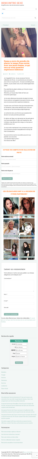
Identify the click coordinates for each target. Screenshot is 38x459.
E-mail (6, 301)
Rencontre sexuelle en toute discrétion (12, 442)
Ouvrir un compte (7, 178)
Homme (3, 383)
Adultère (3, 372)
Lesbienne (12, 74)
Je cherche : (13, 347)
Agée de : (13, 350)
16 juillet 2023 (20, 74)
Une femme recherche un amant (10, 434)
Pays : (14, 353)
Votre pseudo (5, 163)
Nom (5, 294)
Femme (3, 377)
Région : (14, 356)
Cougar (3, 375)
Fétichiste (4, 380)
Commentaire (8, 278)
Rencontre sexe (12, 3)
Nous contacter (27, 452)
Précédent (5, 25)
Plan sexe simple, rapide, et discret (11, 431)
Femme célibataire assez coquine (10, 440)
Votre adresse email (7, 156)
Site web (6, 307)
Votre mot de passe (7, 170)
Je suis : (14, 344)
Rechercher (19, 362)
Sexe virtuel (4, 388)
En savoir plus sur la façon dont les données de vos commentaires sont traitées (18, 320)
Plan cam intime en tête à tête (9, 437)
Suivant (34, 25)
